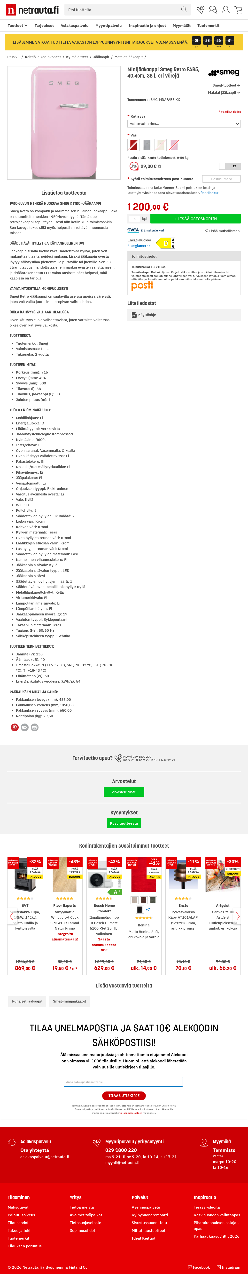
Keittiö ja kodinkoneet (43, 57)
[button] (184, 124)
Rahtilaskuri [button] (210, 193)
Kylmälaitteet (77, 57)
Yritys (76, 1197)
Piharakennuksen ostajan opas (216, 1225)
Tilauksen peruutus (25, 1245)
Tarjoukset (44, 25)
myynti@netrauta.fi (122, 1162)
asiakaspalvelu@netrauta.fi (44, 1156)
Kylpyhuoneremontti (150, 1214)
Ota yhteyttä (34, 1150)
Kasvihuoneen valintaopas (217, 1214)
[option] (133, 145)
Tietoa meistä (82, 1207)
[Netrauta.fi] (32, 10)
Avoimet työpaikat (86, 1214)
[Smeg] (224, 73)
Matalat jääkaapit (129, 57)
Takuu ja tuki (19, 1230)
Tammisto (224, 1150)
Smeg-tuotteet (224, 85)
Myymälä (222, 1142)
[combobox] (127, 10)
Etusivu (14, 57)
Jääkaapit (101, 57)
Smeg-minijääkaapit (69, 1001)
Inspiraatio (205, 1197)
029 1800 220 (121, 1150)
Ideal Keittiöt (143, 1238)
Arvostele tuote (124, 792)
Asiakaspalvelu (75, 25)
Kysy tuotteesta (124, 823)
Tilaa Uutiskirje (124, 1095)
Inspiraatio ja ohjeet (147, 25)
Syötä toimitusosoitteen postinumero (161, 178)
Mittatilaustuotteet (148, 1230)
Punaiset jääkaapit (27, 1001)
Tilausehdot (18, 1222)
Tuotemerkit (208, 25)
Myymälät (182, 25)
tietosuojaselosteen (130, 1113)
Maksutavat (18, 1207)
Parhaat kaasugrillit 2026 (217, 1236)
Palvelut (140, 1197)
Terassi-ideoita (207, 1207)
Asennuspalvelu (146, 1207)
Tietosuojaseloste (85, 1222)
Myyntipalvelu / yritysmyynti (134, 1142)
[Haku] (184, 10)
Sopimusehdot (82, 1230)
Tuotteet (15, 25)
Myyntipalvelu (108, 25)
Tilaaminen (19, 1197)
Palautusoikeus (21, 1214)
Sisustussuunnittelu (149, 1222)
